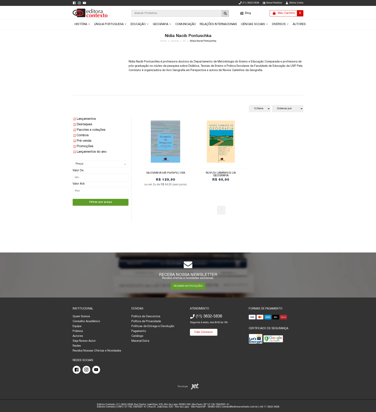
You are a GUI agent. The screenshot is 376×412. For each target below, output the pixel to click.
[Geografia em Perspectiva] (165, 142)
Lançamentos (86, 119)
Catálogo (137, 336)
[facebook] (74, 3)
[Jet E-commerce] (188, 387)
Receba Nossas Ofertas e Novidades (97, 351)
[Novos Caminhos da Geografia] (220, 142)
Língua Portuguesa (109, 24)
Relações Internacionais (218, 24)
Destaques (84, 124)
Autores (299, 24)
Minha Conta (296, 3)
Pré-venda (84, 141)
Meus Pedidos (274, 3)
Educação (138, 24)
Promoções (85, 146)
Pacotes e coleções (91, 130)
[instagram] (79, 3)
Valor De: (78, 170)
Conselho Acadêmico (86, 321)
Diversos (279, 24)
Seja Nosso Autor (84, 341)
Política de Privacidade (146, 321)
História (81, 24)
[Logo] (90, 16)
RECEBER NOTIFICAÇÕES (188, 286)
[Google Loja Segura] (273, 339)
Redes (77, 346)
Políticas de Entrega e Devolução (152, 326)
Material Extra (140, 341)
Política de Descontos (145, 316)
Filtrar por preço (100, 202)
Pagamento (138, 331)
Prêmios (78, 331)
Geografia (161, 24)
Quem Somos (81, 316)
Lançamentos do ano (92, 152)
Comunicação (185, 24)
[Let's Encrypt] (255, 339)
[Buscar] (225, 13)
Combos (83, 135)
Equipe (77, 326)
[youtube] (84, 3)
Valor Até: (79, 184)
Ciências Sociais (253, 24)
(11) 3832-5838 (250, 3)
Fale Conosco (204, 332)
